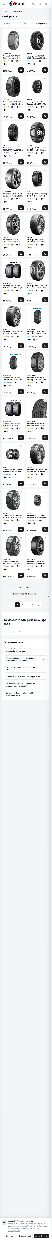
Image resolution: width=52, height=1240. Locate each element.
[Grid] (20, 23)
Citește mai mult (11, 632)
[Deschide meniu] (4, 3)
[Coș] (46, 4)
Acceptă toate (41, 1236)
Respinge (9, 1236)
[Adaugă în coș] (21, 70)
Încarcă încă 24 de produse (25, 594)
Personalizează (25, 1236)
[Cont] (40, 4)
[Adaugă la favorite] (21, 32)
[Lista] (25, 23)
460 (33, 605)
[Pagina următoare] (38, 604)
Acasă (4, 11)
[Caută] (33, 4)
